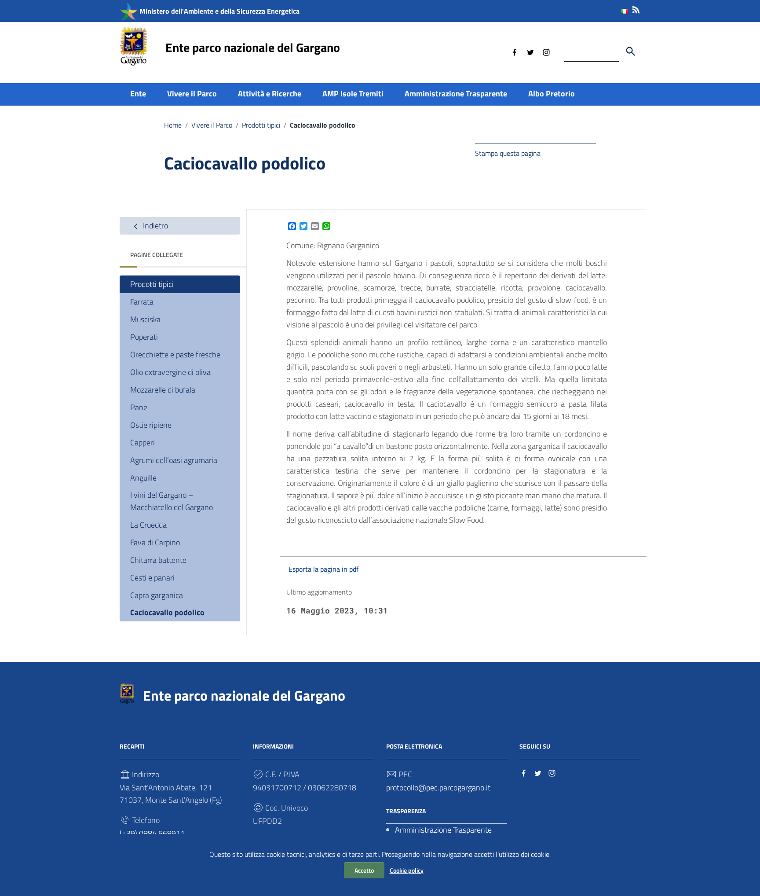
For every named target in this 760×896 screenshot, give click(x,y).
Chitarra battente (158, 560)
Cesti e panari (152, 578)
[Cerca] (630, 51)
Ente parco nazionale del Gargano (252, 47)
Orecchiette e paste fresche (175, 354)
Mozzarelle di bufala (162, 390)
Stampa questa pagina (508, 153)
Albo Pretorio (551, 93)
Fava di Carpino (155, 542)
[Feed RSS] (636, 8)
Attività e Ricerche (269, 93)
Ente (138, 93)
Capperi (142, 442)
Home (173, 125)
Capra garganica (156, 595)
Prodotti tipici (261, 125)
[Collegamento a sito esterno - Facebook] (514, 51)
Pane (138, 407)
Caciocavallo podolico (167, 612)
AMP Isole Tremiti (353, 93)
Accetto (364, 870)
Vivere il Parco (192, 93)
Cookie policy (407, 870)
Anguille (143, 478)
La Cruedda (148, 525)
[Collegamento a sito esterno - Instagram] (546, 51)
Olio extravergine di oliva (170, 372)
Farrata (141, 302)
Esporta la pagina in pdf (323, 569)
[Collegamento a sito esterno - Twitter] (530, 51)
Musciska (145, 319)
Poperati (144, 337)
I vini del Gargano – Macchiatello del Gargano (171, 501)
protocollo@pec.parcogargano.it (438, 787)
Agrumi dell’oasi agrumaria (173, 460)
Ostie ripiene (151, 425)
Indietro (154, 225)
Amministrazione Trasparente (456, 93)
